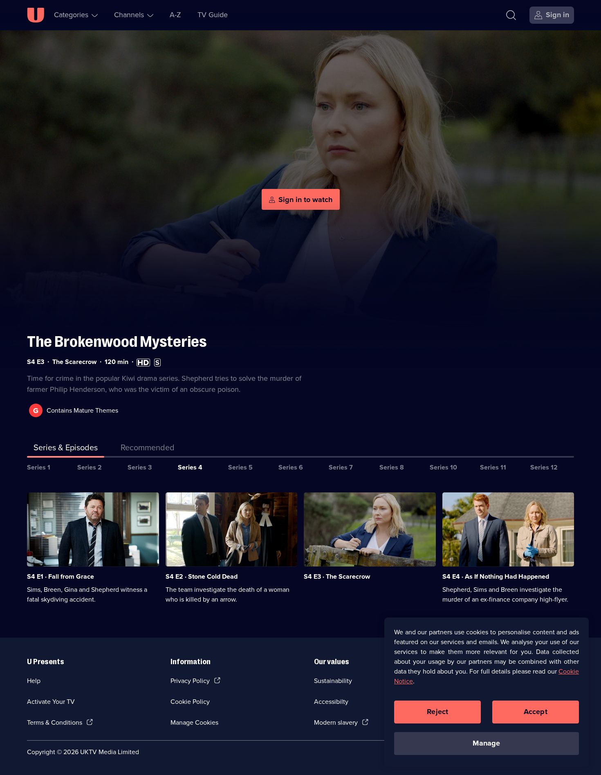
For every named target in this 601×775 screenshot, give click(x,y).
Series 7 (341, 467)
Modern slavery (336, 722)
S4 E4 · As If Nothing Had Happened (495, 576)
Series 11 (493, 467)
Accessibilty (331, 701)
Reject (437, 711)
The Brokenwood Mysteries (117, 341)
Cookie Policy (190, 701)
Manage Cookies (194, 722)
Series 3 (140, 467)
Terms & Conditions (54, 722)
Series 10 (443, 467)
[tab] (147, 449)
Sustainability (333, 680)
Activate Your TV (51, 701)
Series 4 (190, 467)
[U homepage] (35, 15)
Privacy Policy (190, 680)
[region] (486, 692)
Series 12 (544, 467)
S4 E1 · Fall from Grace (60, 576)
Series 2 (89, 467)
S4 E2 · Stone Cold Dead (202, 576)
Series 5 (240, 467)
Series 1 (38, 467)
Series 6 (290, 467)
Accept (535, 711)
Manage (486, 743)
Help (33, 680)
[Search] (511, 15)
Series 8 (391, 467)
